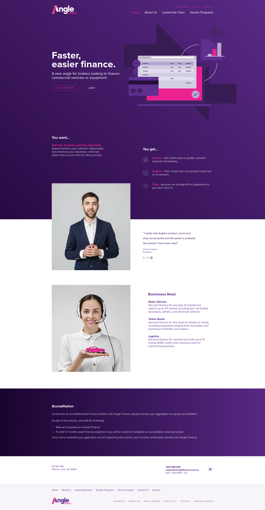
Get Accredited (65, 88)
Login (91, 88)
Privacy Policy (170, 501)
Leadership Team (173, 12)
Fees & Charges (126, 490)
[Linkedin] (210, 469)
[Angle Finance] (64, 10)
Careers (195, 7)
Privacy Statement (152, 501)
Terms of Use (134, 501)
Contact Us (208, 7)
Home (135, 12)
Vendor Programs (201, 12)
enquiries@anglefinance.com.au (182, 469)
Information (119, 501)
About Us (151, 12)
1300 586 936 (173, 467)
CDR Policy (185, 501)
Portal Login (182, 7)
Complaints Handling (203, 501)
